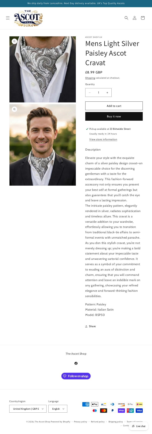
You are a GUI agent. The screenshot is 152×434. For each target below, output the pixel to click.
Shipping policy (115, 421)
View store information (103, 139)
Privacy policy (80, 421)
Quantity (90, 84)
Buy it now (114, 116)
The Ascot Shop (42, 421)
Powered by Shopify (60, 421)
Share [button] (92, 326)
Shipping (90, 77)
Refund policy (98, 421)
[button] (8, 18)
